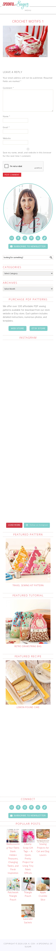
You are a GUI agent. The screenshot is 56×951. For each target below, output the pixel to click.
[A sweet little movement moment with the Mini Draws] (28, 387)
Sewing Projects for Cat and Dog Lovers (43, 849)
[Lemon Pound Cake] (28, 682)
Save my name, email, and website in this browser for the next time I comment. (27, 154)
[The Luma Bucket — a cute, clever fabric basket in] (28, 357)
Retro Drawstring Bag (28, 646)
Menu (28, 10)
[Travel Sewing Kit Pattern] (28, 560)
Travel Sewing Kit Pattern (28, 585)
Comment (8, 88)
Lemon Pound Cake (28, 707)
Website (7, 138)
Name (6, 116)
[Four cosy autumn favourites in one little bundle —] (28, 416)
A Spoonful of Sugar (15, 12)
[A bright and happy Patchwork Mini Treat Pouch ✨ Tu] (28, 475)
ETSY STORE (39, 328)
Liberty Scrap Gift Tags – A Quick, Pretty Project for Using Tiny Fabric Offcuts (28, 858)
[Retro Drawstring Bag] (28, 621)
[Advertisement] (28, 746)
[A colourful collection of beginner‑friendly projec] (28, 446)
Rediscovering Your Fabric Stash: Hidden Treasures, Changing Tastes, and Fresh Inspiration (13, 858)
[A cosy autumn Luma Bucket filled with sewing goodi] (28, 505)
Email (6, 127)
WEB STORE (17, 328)
